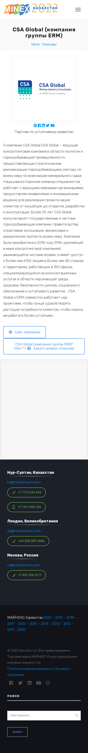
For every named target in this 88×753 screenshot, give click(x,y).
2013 (56, 623)
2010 (21, 629)
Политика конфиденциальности (30, 669)
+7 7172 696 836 (29, 492)
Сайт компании (26, 332)
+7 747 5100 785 (29, 507)
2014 (44, 623)
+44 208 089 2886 (31, 541)
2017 (10, 623)
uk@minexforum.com (24, 531)
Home (35, 44)
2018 (70, 617)
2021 (47, 617)
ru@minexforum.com (23, 565)
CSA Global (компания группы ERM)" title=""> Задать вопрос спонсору (44, 346)
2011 (10, 629)
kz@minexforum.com (24, 482)
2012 (67, 623)
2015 (33, 623)
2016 (22, 623)
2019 (59, 617)
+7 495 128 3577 (29, 575)
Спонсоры (49, 44)
